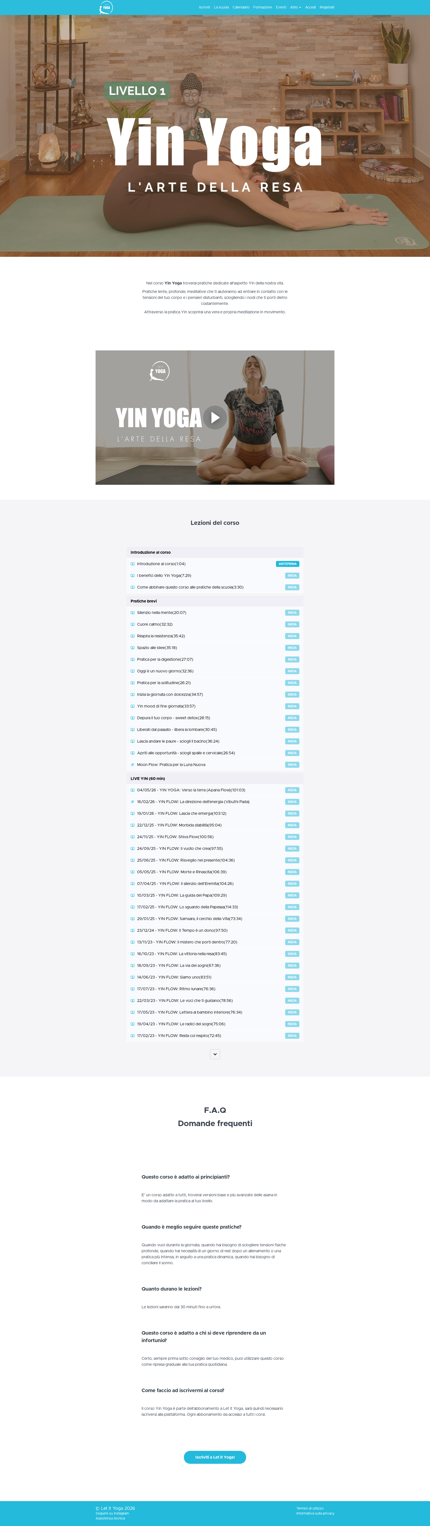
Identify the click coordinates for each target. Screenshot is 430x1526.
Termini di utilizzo (309, 1508)
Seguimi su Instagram (112, 1513)
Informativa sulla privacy (315, 1513)
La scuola (221, 7)
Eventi (281, 7)
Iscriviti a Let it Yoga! (215, 1457)
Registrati (327, 7)
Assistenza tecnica (110, 1518)
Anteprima (288, 563)
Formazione (262, 7)
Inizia (292, 575)
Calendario (241, 7)
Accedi (310, 7)
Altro (294, 7)
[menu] (264, 7)
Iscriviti (204, 7)
